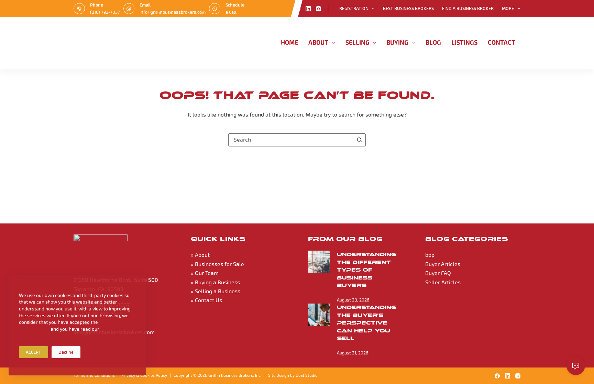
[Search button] (359, 140)
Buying (397, 42)
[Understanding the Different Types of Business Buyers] (319, 262)
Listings (464, 42)
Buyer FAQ (438, 273)
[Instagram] (318, 8)
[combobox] (291, 139)
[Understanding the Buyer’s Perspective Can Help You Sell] (319, 315)
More (508, 8)
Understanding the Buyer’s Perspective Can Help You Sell (366, 322)
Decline (66, 352)
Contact (501, 42)
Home (289, 42)
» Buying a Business (215, 282)
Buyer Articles (442, 264)
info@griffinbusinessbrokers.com (173, 12)
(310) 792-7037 (105, 12)
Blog (433, 42)
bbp (429, 255)
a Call (231, 12)
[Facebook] (297, 8)
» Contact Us (206, 300)
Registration (353, 8)
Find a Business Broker (468, 8)
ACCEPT (33, 352)
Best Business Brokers (408, 8)
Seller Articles (443, 282)
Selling (357, 42)
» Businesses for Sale (217, 264)
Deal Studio (307, 375)
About (318, 42)
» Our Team (205, 273)
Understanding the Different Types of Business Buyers (366, 269)
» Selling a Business (215, 291)
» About (200, 255)
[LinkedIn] (308, 8)
